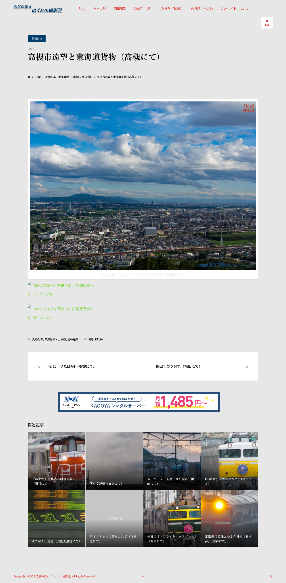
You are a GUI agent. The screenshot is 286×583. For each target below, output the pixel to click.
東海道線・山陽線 (55, 339)
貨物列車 (36, 38)
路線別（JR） (144, 8)
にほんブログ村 (40, 294)
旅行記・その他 (202, 8)
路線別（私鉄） (172, 8)
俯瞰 (91, 339)
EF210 (99, 339)
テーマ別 (99, 8)
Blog (82, 8)
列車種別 (120, 8)
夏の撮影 (72, 339)
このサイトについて (235, 8)
